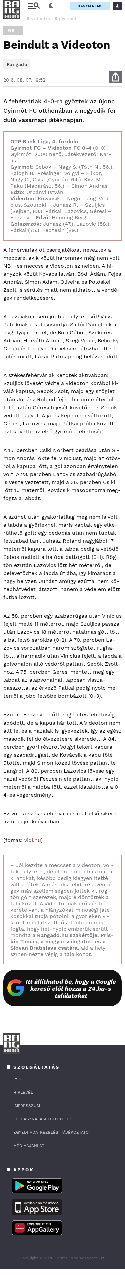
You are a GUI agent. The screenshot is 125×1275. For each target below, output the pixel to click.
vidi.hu (32, 840)
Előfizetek (90, 5)
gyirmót (68, 18)
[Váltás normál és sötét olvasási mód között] (51, 6)
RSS (17, 1079)
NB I (13, 30)
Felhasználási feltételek (42, 1119)
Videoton (41, 18)
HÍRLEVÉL (23, 1092)
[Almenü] (34, 6)
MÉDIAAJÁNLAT (28, 1145)
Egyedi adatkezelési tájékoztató (51, 1132)
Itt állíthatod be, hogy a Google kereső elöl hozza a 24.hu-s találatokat (70, 988)
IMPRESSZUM (26, 1105)
